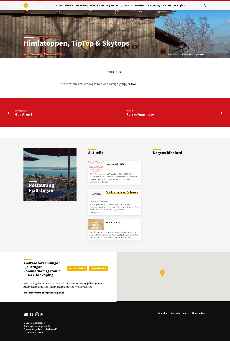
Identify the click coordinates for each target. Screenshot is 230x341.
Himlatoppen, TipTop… (54, 54)
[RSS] (42, 314)
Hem (25, 54)
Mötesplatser (97, 5)
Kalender (69, 5)
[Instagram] (37, 314)
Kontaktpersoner (180, 313)
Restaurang (154, 5)
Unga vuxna (112, 5)
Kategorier (186, 54)
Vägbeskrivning (98, 268)
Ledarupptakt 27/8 (115, 164)
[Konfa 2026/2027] (96, 224)
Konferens (140, 5)
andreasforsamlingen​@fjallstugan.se (43, 292)
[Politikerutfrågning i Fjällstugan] (96, 194)
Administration (35, 332)
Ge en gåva (179, 5)
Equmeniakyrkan (32, 329)
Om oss (58, 5)
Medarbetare (199, 313)
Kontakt (167, 5)
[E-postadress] (25, 314)
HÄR (134, 84)
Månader (200, 54)
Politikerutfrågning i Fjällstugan (122, 192)
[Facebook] (31, 314)
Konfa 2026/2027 (114, 222)
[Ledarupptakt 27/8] (96, 166)
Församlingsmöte (140, 114)
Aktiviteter (36, 54)
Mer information (76, 268)
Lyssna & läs (126, 5)
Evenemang (82, 5)
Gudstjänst (23, 114)
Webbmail (51, 329)
